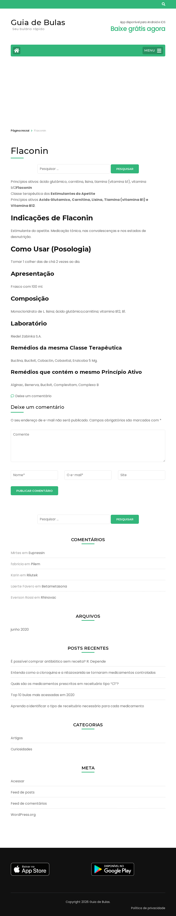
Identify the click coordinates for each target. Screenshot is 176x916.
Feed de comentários (29, 803)
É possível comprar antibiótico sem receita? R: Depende (58, 661)
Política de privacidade (148, 908)
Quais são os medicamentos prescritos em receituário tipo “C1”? (65, 683)
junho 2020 (20, 629)
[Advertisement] (88, 92)
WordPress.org (23, 814)
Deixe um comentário (33, 396)
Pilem (35, 564)
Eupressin (37, 552)
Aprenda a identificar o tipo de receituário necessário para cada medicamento (77, 706)
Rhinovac (48, 597)
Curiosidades (21, 749)
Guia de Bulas (38, 22)
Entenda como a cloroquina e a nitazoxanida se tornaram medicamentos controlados (83, 672)
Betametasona (54, 586)
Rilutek (32, 575)
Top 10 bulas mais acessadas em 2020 (42, 694)
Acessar (17, 781)
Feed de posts (23, 792)
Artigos (17, 738)
